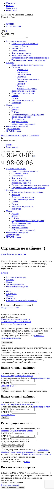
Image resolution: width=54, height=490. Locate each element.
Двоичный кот (19, 324)
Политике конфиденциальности (36, 454)
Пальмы (20, 86)
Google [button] (13, 375)
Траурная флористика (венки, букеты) (28, 60)
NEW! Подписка (13, 131)
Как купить (11, 8)
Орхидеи (21, 84)
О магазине (11, 10)
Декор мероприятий (15, 284)
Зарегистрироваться (41, 378)
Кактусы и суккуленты (27, 88)
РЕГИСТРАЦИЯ (13, 26)
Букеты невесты (19, 51)
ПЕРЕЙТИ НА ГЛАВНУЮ (13, 254)
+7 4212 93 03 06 (8, 322)
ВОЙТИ (10, 24)
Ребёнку (15, 112)
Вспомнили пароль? (10, 485)
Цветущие (21, 77)
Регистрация (12, 147)
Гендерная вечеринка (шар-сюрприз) (28, 114)
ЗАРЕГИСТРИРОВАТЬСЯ (12, 447)
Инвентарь (16, 103)
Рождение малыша (20, 121)
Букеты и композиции (16, 41)
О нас (8, 291)
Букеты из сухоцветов (21, 53)
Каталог (4, 273)
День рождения (18, 119)
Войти (9, 145)
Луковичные (22, 69)
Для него (16, 110)
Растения (10, 62)
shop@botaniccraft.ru (10, 307)
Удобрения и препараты (22, 100)
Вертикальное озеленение (23, 91)
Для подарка (22, 72)
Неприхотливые (24, 74)
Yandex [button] (30, 375)
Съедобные (22, 81)
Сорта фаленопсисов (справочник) (21, 301)
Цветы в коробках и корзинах (25, 44)
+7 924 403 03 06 (23, 322)
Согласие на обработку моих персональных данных (24, 450)
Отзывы (10, 5)
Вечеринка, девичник (21, 117)
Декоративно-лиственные (28, 79)
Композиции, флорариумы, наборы (27, 65)
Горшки (15, 95)
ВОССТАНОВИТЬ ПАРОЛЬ (13, 488)
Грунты (15, 98)
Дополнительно (13, 129)
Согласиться (7, 343)
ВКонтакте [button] (21, 375)
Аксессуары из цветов (21, 55)
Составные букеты (20, 46)
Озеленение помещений (17, 126)
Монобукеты (17, 48)
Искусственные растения (23, 93)
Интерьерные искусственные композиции (30, 58)
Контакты (10, 3)
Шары (9, 105)
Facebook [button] (5, 375)
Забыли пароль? (8, 386)
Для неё (15, 107)
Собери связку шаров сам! (23, 124)
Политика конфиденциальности (15, 319)
